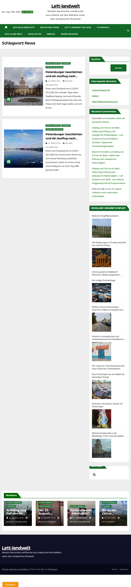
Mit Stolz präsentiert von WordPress (15, 569)
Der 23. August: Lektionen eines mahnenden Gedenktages (107, 192)
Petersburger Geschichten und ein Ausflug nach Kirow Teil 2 (64, 76)
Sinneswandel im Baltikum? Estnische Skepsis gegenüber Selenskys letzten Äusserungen (106, 273)
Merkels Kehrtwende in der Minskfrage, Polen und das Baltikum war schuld (108, 434)
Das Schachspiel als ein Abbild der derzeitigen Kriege (108, 375)
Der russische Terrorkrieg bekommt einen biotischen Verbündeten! (108, 367)
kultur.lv (95, 96)
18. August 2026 (48, 518)
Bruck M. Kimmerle (100, 152)
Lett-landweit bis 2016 (78, 27)
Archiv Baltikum (49, 27)
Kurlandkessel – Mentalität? (80, 511)
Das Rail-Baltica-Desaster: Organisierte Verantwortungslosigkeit (105, 142)
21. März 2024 (54, 143)
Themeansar (52, 569)
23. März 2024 (54, 81)
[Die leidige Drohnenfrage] (101, 292)
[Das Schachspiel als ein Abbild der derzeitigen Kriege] (101, 389)
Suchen (95, 59)
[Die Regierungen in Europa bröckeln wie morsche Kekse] (101, 257)
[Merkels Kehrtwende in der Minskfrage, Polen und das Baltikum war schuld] (101, 448)
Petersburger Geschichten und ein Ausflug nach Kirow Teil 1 (64, 138)
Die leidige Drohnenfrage (104, 280)
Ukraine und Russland (54, 67)
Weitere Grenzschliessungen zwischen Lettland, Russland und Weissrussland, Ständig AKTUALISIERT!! (107, 308)
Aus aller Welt (14, 34)
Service (51, 34)
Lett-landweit (65, 6)
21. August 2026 (16, 518)
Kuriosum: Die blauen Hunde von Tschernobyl (107, 405)
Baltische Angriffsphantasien (105, 216)
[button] (128, 31)
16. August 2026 (80, 518)
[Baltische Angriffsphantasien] (101, 228)
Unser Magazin (69, 34)
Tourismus (103, 27)
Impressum (124, 569)
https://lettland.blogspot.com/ (105, 102)
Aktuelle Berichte (24, 27)
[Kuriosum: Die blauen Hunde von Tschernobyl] (101, 418)
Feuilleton (34, 34)
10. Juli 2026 (110, 518)
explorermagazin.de (101, 90)
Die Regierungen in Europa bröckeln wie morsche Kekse (109, 243)
